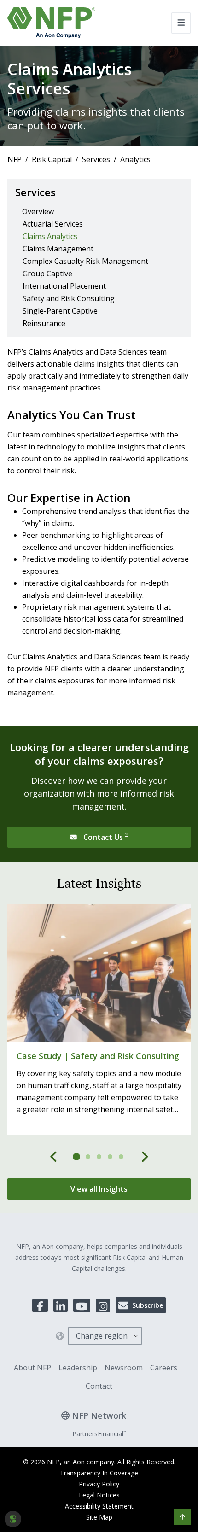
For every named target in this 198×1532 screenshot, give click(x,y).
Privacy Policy (99, 1484)
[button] (182, 1517)
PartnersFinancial (99, 1433)
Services (96, 159)
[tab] (76, 1156)
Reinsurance (44, 323)
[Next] (144, 1156)
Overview (38, 211)
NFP (14, 159)
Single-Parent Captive (60, 311)
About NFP (32, 1368)
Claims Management (58, 249)
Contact (99, 1386)
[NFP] (51, 23)
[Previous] (54, 1156)
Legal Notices (99, 1495)
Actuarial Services (53, 224)
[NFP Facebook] (40, 1305)
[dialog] (13, 1519)
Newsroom (124, 1368)
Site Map (99, 1517)
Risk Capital (52, 159)
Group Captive (47, 273)
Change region (102, 1336)
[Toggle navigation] (181, 23)
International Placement (64, 286)
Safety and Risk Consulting (69, 298)
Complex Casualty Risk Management (85, 261)
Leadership (77, 1368)
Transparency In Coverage (99, 1472)
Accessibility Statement (99, 1506)
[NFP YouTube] (81, 1305)
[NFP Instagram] (103, 1305)
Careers (163, 1368)
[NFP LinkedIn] (60, 1305)
